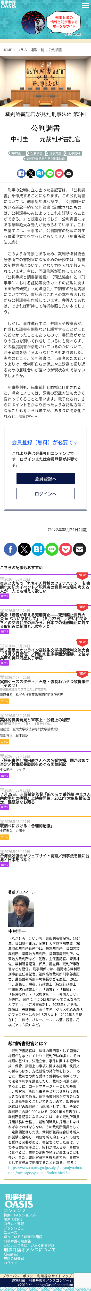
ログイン (10, 1262)
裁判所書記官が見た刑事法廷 (46, 159)
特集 (20, 1214)
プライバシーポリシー (19, 1275)
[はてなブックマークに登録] (40, 173)
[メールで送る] (68, 173)
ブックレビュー (15, 1227)
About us (11, 1254)
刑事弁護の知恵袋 (17, 1240)
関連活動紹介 (14, 1219)
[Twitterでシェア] (30, 173)
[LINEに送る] (49, 173)
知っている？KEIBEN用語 (23, 1236)
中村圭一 (18, 153)
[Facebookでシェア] (21, 173)
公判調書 (36, 153)
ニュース (10, 1232)
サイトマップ (61, 1275)
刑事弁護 (55, 153)
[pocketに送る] (59, 173)
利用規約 (44, 1275)
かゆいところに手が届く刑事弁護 (29, 1245)
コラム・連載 (14, 1223)
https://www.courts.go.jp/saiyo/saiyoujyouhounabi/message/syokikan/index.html (45, 1170)
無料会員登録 (14, 1258)
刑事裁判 (74, 153)
